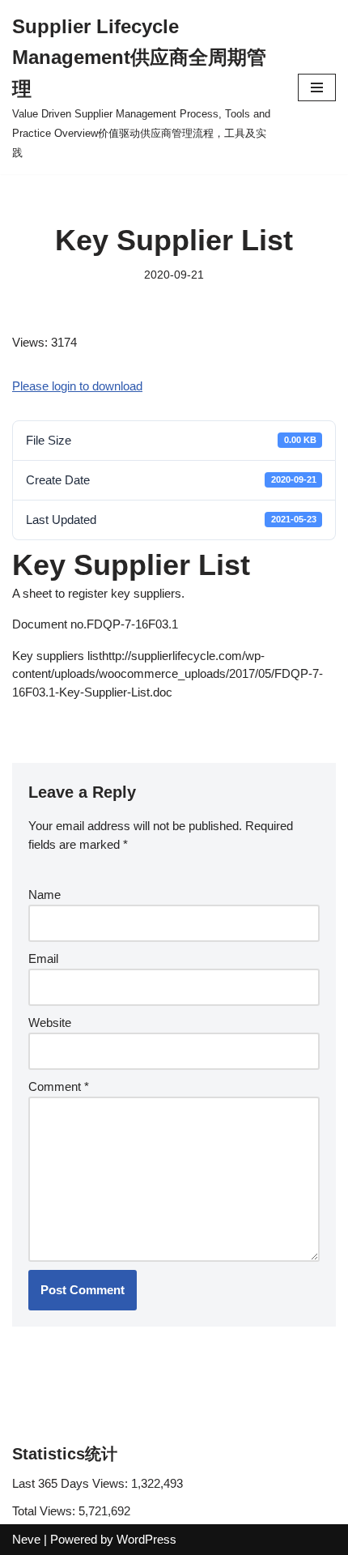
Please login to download (77, 386)
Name (44, 894)
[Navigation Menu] (317, 87)
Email (43, 958)
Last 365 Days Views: (71, 1483)
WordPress (146, 1539)
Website (49, 1022)
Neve (26, 1539)
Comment (58, 1086)
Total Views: (45, 1511)
